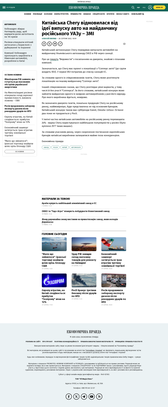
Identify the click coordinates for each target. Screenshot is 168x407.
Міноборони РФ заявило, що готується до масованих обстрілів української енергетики (20, 83)
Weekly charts (122, 14)
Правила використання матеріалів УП (97, 341)
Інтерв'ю (110, 14)
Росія (55, 147)
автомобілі (76, 147)
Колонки (48, 14)
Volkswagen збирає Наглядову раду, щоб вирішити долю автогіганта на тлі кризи (19, 32)
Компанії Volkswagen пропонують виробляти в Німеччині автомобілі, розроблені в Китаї (18, 57)
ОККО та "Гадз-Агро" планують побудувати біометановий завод (76, 211)
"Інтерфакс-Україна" (93, 350)
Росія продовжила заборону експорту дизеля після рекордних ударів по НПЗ (113, 296)
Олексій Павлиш (49, 39)
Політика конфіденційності (66, 341)
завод (46, 147)
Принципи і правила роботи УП (128, 341)
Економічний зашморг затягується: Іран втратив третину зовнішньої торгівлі (113, 260)
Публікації (37, 14)
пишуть (54, 59)
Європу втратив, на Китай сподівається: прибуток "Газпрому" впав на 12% (54, 296)
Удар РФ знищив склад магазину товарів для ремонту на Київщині (84, 258)
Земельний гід (137, 14)
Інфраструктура (61, 14)
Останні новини (13, 75)
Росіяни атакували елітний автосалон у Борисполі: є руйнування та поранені (18, 45)
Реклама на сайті (33, 341)
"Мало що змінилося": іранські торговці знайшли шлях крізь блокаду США (54, 260)
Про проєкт (47, 341)
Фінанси (87, 14)
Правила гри (75, 14)
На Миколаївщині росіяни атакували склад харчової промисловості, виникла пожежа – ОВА (19, 96)
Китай (64, 147)
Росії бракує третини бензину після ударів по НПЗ (84, 293)
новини (27, 14)
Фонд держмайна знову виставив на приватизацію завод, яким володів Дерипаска (80, 220)
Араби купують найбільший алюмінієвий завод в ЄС (69, 203)
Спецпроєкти (99, 14)
